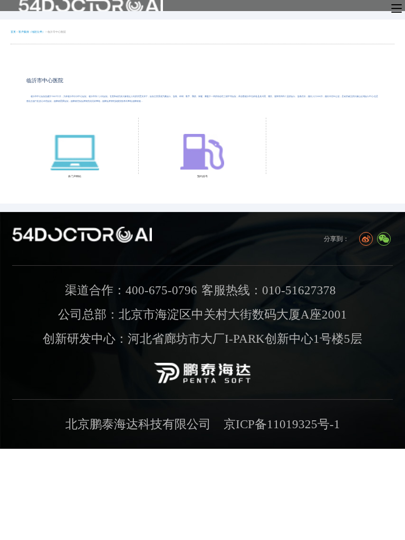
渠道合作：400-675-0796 (131, 290)
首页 (13, 32)
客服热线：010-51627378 (268, 290)
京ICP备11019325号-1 (282, 424)
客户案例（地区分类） (31, 32)
